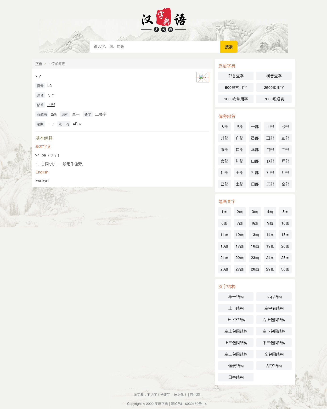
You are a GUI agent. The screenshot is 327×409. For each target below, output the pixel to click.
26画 (224, 269)
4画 (270, 211)
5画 (285, 211)
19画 (270, 246)
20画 (285, 246)
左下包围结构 (274, 331)
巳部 (224, 184)
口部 (239, 149)
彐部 (270, 138)
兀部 (270, 184)
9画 (270, 223)
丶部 (51, 104)
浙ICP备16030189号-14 (189, 403)
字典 (38, 63)
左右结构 (274, 296)
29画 (270, 269)
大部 (224, 126)
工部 (270, 126)
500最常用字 (236, 87)
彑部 (285, 138)
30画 (285, 269)
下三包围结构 (274, 342)
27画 (240, 269)
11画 (224, 234)
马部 (255, 149)
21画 (224, 257)
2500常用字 (274, 87)
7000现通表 (274, 99)
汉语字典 (163, 19)
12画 (240, 234)
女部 (224, 161)
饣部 (224, 172)
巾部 (224, 149)
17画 (240, 246)
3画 (255, 211)
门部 (270, 149)
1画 (224, 211)
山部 (255, 161)
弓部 (285, 126)
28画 (255, 269)
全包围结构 (274, 354)
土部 (239, 184)
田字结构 (236, 377)
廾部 (224, 138)
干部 (255, 126)
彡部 (270, 161)
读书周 (195, 394)
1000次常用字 (236, 99)
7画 (240, 223)
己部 (255, 138)
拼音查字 (274, 76)
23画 (255, 257)
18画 (255, 246)
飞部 (239, 126)
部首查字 (236, 76)
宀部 (285, 149)
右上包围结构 (274, 319)
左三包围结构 (236, 354)
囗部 (255, 184)
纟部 (285, 172)
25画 (285, 257)
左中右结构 (274, 308)
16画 (224, 246)
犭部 (239, 161)
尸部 (285, 161)
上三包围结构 (236, 342)
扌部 (255, 172)
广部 (239, 138)
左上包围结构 (236, 331)
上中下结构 (236, 319)
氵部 (270, 172)
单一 (76, 114)
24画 (270, 257)
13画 (255, 234)
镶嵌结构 (236, 365)
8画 (255, 223)
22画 (240, 257)
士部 (239, 172)
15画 (285, 234)
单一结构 (236, 296)
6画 (224, 223)
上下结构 (236, 308)
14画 (270, 234)
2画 (54, 114)
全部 (285, 184)
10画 (285, 223)
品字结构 (274, 365)
